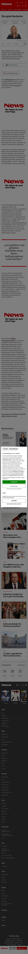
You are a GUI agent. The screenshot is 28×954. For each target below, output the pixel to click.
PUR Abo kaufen (14, 500)
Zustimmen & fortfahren (14, 482)
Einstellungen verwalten (14, 486)
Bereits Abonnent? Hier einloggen (14, 503)
